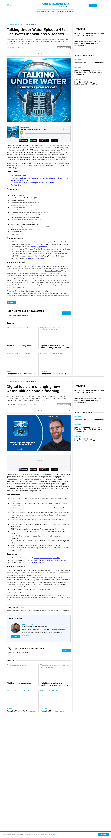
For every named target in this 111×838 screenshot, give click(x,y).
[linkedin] (35, 54)
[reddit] (41, 54)
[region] (55, 834)
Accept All (103, 834)
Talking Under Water (29, 24)
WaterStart (17, 185)
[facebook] (32, 54)
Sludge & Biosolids (60, 16)
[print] (70, 54)
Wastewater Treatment (27, 16)
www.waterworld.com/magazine (58, 560)
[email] (44, 54)
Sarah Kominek (11, 405)
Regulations (87, 16)
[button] (8, 5)
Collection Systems (44, 16)
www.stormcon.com (38, 562)
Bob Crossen (20, 611)
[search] (11, 5)
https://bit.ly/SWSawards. (36, 258)
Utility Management (13, 24)
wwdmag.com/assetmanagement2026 (47, 558)
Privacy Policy (53, 834)
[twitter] (38, 54)
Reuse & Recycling (74, 16)
